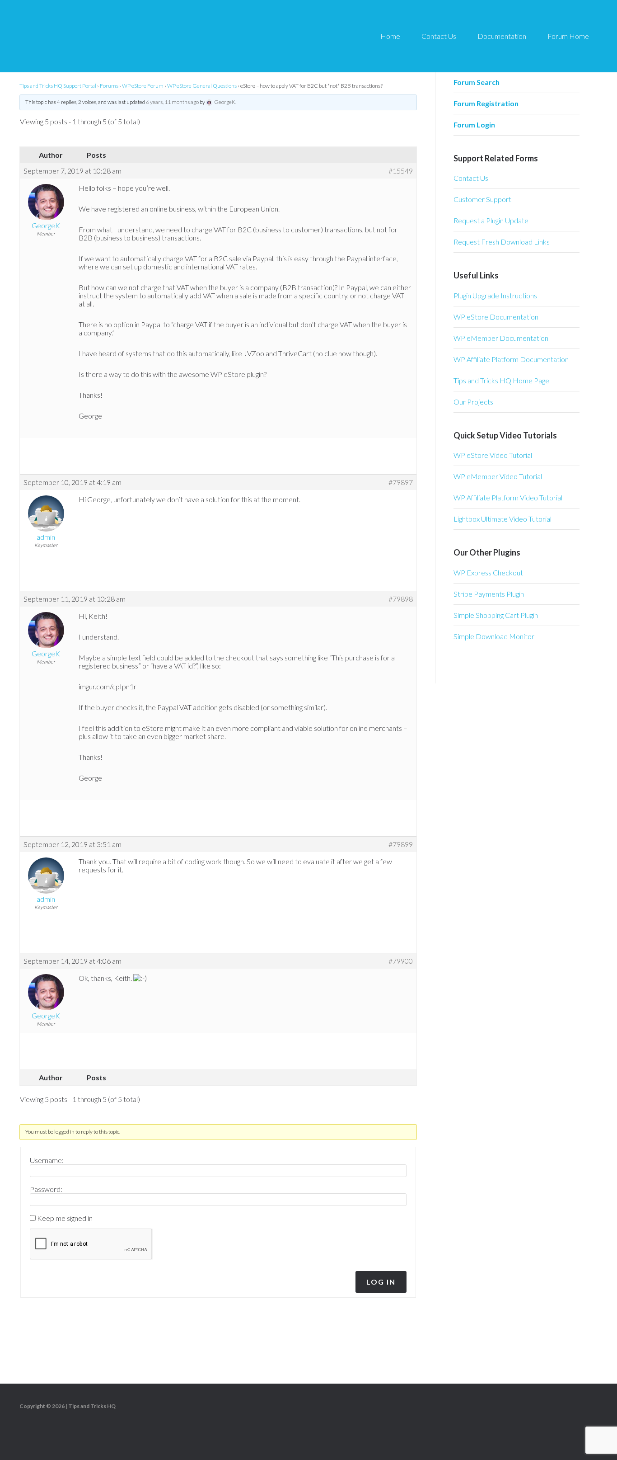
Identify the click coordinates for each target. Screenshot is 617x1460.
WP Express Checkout (488, 572)
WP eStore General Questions (202, 85)
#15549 (400, 171)
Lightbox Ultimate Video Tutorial (502, 518)
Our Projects (473, 401)
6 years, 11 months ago (172, 102)
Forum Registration (486, 103)
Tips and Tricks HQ (92, 1406)
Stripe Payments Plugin (488, 593)
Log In (381, 1281)
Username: (47, 1160)
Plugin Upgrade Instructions (495, 295)
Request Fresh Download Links (501, 241)
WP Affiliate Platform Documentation (511, 359)
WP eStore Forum (143, 85)
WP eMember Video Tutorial (497, 476)
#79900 (400, 961)
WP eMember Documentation (500, 338)
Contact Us (470, 178)
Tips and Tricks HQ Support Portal (57, 85)
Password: (46, 1189)
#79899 (400, 844)
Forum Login (474, 124)
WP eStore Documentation (495, 316)
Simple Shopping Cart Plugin (495, 615)
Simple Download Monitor (493, 636)
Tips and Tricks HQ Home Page (501, 380)
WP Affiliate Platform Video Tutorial (507, 497)
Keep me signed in (65, 1218)
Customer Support (482, 199)
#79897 (400, 482)
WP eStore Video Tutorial (492, 455)
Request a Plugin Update (490, 220)
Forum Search (476, 82)
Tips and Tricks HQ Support (99, 36)
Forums (109, 85)
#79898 (400, 599)
